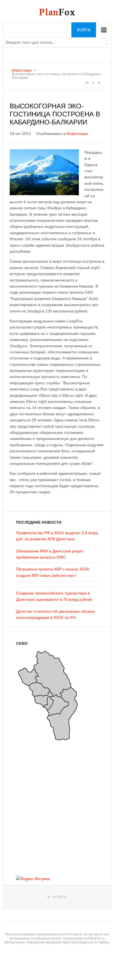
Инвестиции (22, 70)
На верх (60, 897)
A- (99, 82)
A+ (87, 82)
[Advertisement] (49, 806)
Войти (83, 30)
